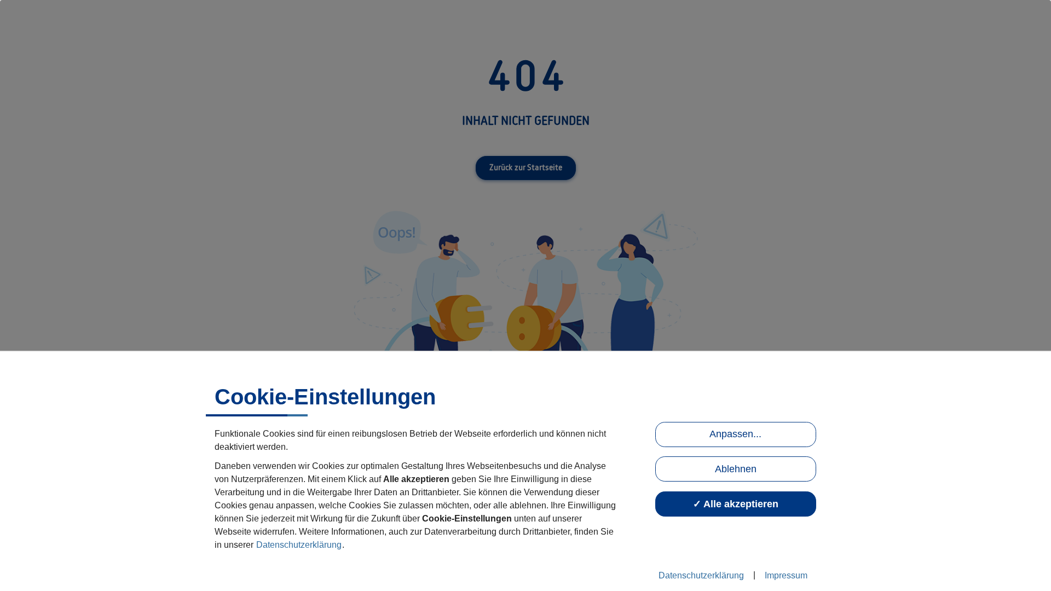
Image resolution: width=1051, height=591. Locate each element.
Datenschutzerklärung (299, 544)
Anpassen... (735, 433)
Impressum (786, 575)
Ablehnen (736, 468)
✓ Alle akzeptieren (735, 504)
